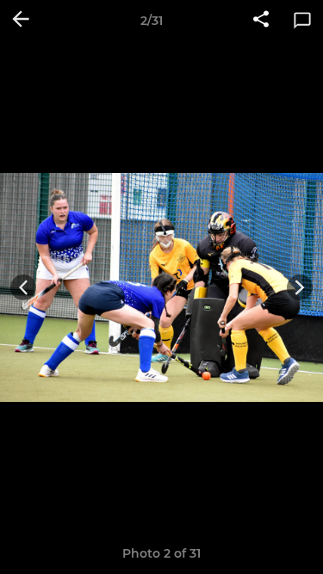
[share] (261, 21)
